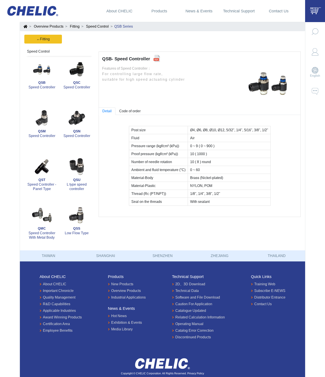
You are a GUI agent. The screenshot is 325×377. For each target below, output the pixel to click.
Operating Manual (189, 324)
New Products (122, 284)
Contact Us (263, 304)
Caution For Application (193, 304)
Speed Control (97, 26)
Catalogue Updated (190, 310)
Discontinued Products (193, 337)
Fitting (75, 26)
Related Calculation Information (200, 317)
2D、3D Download (190, 284)
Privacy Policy (195, 373)
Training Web (264, 284)
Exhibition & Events (126, 322)
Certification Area (56, 324)
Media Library (122, 329)
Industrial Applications (128, 297)
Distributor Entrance (269, 297)
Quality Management (59, 297)
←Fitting (43, 39)
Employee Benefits (58, 330)
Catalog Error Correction (194, 330)
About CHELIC (54, 284)
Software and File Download (197, 297)
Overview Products (48, 26)
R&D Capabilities (56, 304)
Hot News (119, 316)
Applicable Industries (59, 310)
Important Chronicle (58, 291)
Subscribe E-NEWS (269, 291)
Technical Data (187, 291)
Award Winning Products (62, 317)
